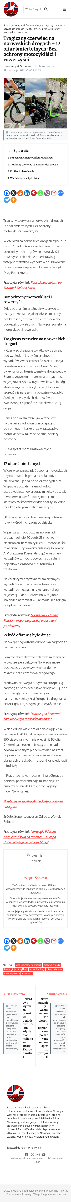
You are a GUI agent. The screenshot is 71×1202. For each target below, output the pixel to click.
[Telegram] (7, 200)
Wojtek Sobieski (21, 66)
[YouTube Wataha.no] (44, 1154)
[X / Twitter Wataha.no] (33, 1154)
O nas (37, 1161)
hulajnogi (8, 969)
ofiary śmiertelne (55, 969)
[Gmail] (54, 193)
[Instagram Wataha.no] (38, 1154)
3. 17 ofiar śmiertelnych (21, 171)
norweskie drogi (36, 969)
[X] (14, 193)
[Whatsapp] (40, 193)
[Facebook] (7, 193)
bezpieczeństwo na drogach (28, 965)
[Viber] (47, 193)
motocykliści (21, 969)
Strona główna (11, 25)
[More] (14, 200)
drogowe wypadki (52, 965)
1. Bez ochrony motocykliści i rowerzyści (30, 157)
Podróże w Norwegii (31, 25)
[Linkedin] (27, 193)
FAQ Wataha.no (55, 1158)
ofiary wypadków (12, 973)
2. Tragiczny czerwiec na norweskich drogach (33, 164)
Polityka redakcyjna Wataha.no (27, 1158)
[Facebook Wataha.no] (27, 1154)
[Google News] (61, 193)
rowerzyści (27, 973)
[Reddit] (20, 193)
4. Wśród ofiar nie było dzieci (24, 178)
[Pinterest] (34, 193)
